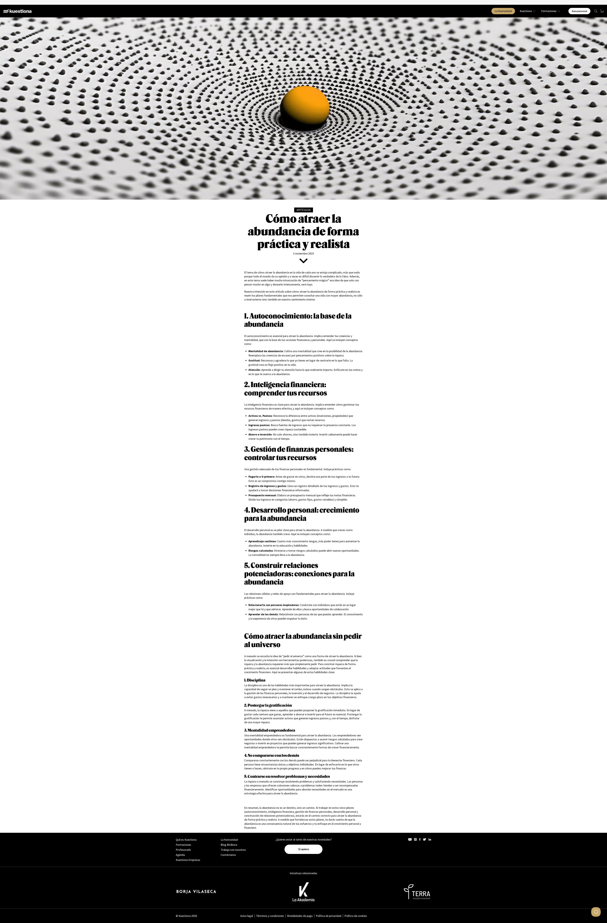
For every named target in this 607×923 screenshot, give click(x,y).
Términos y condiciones (270, 916)
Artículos (304, 210)
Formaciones (549, 11)
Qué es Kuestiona (186, 839)
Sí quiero (303, 849)
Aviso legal (246, 916)
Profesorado (183, 850)
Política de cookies (355, 916)
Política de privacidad (328, 916)
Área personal (579, 11)
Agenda (180, 855)
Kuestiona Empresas (188, 860)
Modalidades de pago (300, 916)
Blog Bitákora (229, 845)
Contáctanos (228, 855)
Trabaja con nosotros (233, 850)
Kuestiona (526, 11)
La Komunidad (503, 11)
